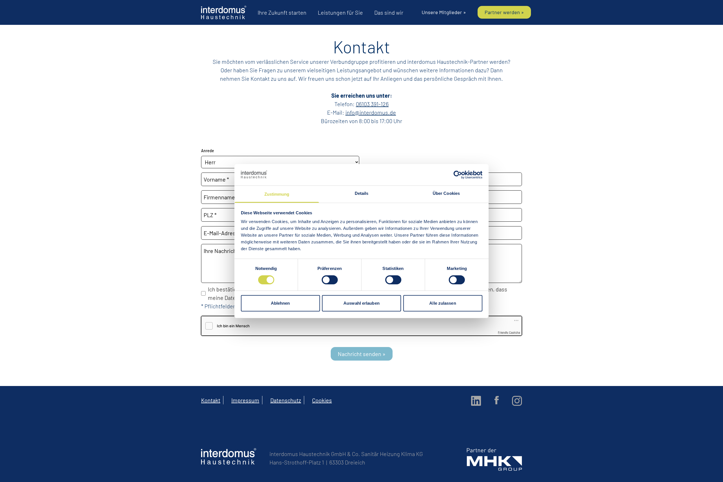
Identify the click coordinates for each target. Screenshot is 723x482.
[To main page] (223, 12)
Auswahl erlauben (361, 303)
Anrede (207, 150)
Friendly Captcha (509, 332)
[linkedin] (476, 401)
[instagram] (517, 401)
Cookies (322, 400)
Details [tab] (362, 193)
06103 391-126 (372, 104)
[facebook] (496, 400)
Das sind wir (388, 12)
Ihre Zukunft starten (282, 12)
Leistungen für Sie (340, 12)
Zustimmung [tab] (276, 194)
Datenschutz (285, 400)
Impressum (245, 400)
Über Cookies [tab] (446, 193)
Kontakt (210, 400)
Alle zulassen (442, 303)
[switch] (330, 279)
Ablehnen (280, 303)
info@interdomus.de (370, 112)
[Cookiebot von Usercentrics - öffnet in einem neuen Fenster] (457, 175)
